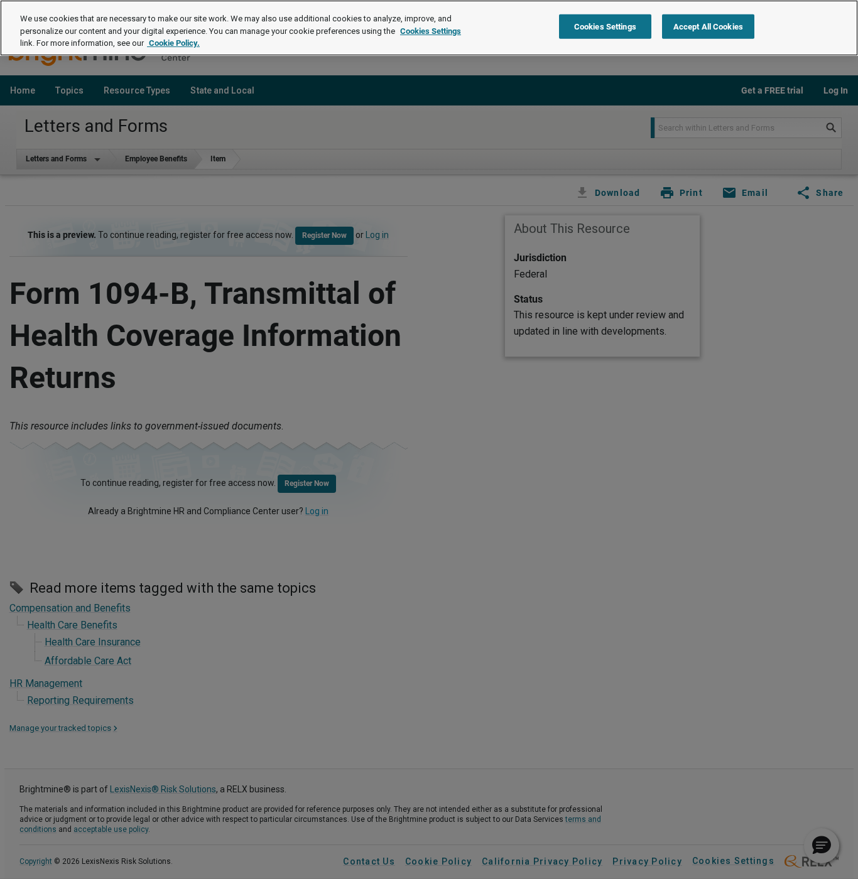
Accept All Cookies (708, 26)
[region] (429, 28)
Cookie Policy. (173, 43)
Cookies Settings (430, 31)
